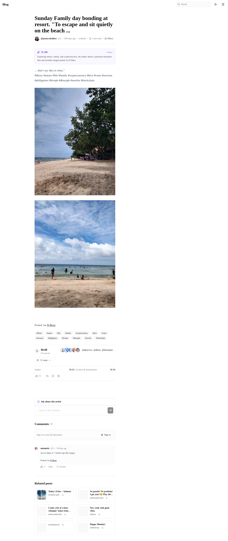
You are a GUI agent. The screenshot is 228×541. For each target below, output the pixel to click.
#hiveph (65, 338)
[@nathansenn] (77, 350)
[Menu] (223, 4)
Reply (51, 467)
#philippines (52, 338)
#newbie (88, 338)
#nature (49, 333)
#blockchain (100, 338)
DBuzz (110, 38)
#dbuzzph (76, 338)
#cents (104, 333)
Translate (62, 467)
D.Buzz (51, 325)
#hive (95, 333)
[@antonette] (74, 350)
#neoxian (39, 338)
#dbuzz (39, 333)
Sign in (107, 435)
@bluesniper (107, 350)
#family (68, 333)
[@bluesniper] (70, 350)
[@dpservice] (62, 350)
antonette (44, 448)
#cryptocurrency (82, 333)
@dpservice (87, 350)
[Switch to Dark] (215, 4)
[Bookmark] (53, 376)
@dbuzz (97, 350)
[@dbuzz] (66, 350)
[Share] (58, 376)
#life (58, 333)
